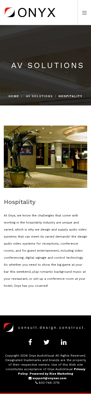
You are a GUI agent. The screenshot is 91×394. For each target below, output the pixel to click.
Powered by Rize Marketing (51, 373)
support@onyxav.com (49, 378)
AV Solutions (39, 96)
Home (14, 96)
